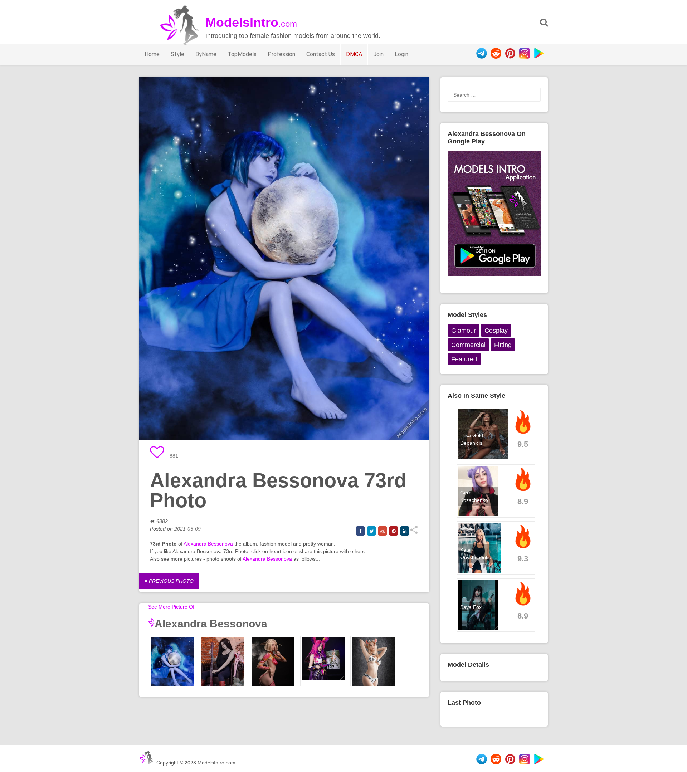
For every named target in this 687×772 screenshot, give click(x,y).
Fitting (503, 344)
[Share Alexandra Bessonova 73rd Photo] (413, 532)
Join (378, 54)
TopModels (242, 54)
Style (177, 54)
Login (401, 54)
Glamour (463, 330)
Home (152, 54)
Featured (464, 359)
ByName (205, 54)
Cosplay (496, 330)
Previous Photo (170, 581)
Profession (281, 54)
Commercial (468, 344)
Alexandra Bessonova (208, 544)
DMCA (354, 54)
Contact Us (320, 54)
